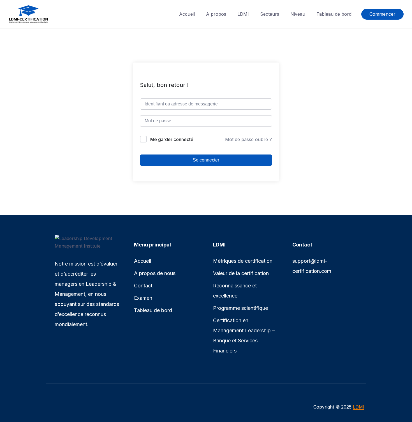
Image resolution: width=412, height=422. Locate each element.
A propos (216, 14)
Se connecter (206, 160)
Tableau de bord (333, 14)
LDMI (243, 14)
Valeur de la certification (241, 273)
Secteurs (269, 14)
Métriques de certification (242, 261)
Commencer (382, 14)
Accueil (187, 14)
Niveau (297, 14)
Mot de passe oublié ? (248, 139)
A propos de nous (154, 273)
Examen (143, 298)
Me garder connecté (171, 139)
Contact (143, 286)
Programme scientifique (240, 308)
